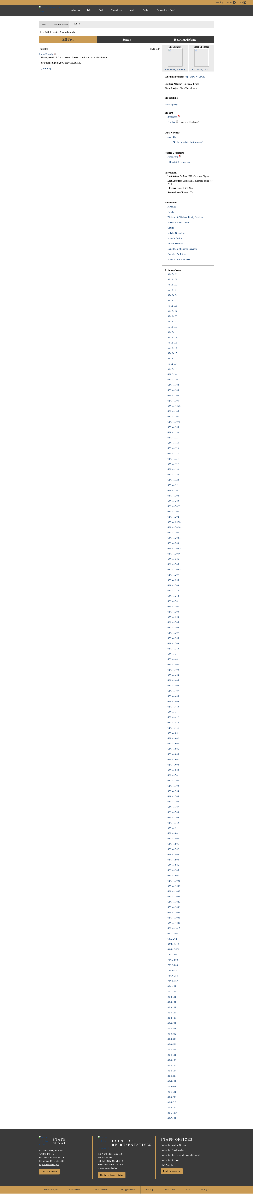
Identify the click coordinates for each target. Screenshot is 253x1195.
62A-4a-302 (173, 606)
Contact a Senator (49, 1171)
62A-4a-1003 (173, 891)
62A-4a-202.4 (174, 517)
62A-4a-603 (173, 743)
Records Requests (51, 1189)
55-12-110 (172, 327)
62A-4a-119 (173, 474)
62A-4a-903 (173, 854)
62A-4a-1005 (173, 902)
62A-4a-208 (173, 580)
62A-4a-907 (173, 875)
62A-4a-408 (173, 696)
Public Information (171, 1171)
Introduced (172, 116)
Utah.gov (205, 1189)
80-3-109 (171, 1018)
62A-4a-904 (173, 859)
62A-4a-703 (173, 786)
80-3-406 (171, 1049)
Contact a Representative (111, 1175)
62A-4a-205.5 (174, 548)
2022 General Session (61, 24)
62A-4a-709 (173, 817)
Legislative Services (170, 1160)
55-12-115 (172, 353)
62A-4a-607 (173, 759)
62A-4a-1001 (173, 881)
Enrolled (171, 122)
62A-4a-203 (173, 532)
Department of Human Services (182, 249)
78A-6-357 (172, 981)
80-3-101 (171, 1002)
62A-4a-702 (173, 780)
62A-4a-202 (173, 495)
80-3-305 (171, 1039)
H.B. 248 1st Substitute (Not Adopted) (185, 142)
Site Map (149, 1189)
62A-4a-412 (173, 717)
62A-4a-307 (173, 633)
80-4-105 (171, 1060)
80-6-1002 (172, 1107)
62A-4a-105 (173, 400)
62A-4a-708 (173, 812)
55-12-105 (172, 300)
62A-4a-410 (173, 706)
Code (101, 10)
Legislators (75, 10)
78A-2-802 (172, 960)
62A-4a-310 (173, 648)
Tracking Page (171, 104)
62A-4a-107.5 (174, 422)
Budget (146, 10)
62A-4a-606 (173, 754)
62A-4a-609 (173, 770)
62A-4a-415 (173, 728)
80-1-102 (171, 991)
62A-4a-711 (173, 828)
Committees (116, 10)
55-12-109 (172, 321)
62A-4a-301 (173, 601)
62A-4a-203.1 (174, 538)
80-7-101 (171, 1118)
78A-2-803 (172, 965)
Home (44, 24)
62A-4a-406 (173, 685)
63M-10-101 (173, 944)
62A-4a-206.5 (174, 569)
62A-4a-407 (173, 691)
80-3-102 (171, 1007)
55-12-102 (172, 284)
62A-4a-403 (173, 669)
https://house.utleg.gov (108, 1168)
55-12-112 (172, 337)
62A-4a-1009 (173, 923)
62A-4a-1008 (173, 917)
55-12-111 (172, 332)
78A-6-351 (172, 970)
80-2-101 (171, 997)
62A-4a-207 (173, 575)
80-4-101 (171, 1055)
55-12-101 (172, 279)
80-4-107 (171, 1070)
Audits (132, 10)
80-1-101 (171, 986)
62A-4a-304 (173, 617)
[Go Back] (46, 68)
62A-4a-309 (173, 643)
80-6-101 (171, 1092)
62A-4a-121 (173, 485)
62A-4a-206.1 (174, 564)
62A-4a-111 (172, 437)
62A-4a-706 (173, 801)
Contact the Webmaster (100, 1189)
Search (217, 2)
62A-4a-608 (173, 764)
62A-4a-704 (173, 791)
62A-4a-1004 (173, 896)
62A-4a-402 (173, 664)
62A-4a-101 (173, 379)
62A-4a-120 (173, 480)
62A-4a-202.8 (174, 527)
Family (170, 212)
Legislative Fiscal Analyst (172, 1150)
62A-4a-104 (173, 395)
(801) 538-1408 (56, 1161)
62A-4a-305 (173, 622)
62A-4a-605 (173, 749)
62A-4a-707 (173, 807)
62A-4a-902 (173, 849)
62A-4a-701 (173, 775)
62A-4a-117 (173, 464)
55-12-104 (172, 295)
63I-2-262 (172, 939)
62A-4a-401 (173, 659)
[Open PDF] (179, 116)
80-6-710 (171, 1102)
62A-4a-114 (173, 453)
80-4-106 (171, 1065)
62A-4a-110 (173, 432)
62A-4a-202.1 (174, 501)
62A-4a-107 (173, 416)
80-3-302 (171, 1033)
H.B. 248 (171, 137)
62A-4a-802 (173, 838)
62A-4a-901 (173, 844)
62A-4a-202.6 (174, 522)
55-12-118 (172, 369)
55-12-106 (172, 306)
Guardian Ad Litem (176, 254)
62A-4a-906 (173, 870)
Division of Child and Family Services (185, 217)
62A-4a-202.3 (174, 511)
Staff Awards (167, 1165)
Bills (89, 10)
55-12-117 (172, 364)
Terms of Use (169, 1189)
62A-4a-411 (173, 712)
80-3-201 (171, 1023)
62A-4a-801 (173, 833)
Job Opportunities (127, 1189)
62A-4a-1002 (173, 886)
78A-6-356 (172, 975)
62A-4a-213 (173, 596)
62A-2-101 (172, 374)
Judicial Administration (178, 222)
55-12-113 (172, 342)
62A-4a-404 (173, 675)
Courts (170, 228)
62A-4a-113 (173, 448)
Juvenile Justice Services (178, 259)
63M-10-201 (173, 949)
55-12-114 (172, 348)
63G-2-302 (172, 933)
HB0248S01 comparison (178, 162)
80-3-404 (171, 1044)
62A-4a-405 (173, 680)
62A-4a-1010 (173, 928)
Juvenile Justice (174, 238)
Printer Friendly (46, 54)
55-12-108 (172, 316)
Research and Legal (166, 10)
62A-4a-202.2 (174, 506)
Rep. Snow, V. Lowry (195, 76)
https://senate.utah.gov (49, 1164)
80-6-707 (171, 1097)
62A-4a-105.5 (174, 406)
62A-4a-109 (173, 427)
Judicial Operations (176, 233)
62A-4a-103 (173, 390)
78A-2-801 (172, 954)
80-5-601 (171, 1086)
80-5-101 (171, 1081)
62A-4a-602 (173, 738)
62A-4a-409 (173, 701)
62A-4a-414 (173, 722)
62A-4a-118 (173, 469)
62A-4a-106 (173, 411)
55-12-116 (172, 358)
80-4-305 (171, 1076)
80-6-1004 (172, 1113)
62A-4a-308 (173, 638)
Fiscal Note (172, 156)
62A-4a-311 (173, 654)
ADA (188, 1189)
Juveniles (171, 206)
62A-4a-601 (173, 733)
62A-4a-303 (173, 611)
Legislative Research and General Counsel (180, 1155)
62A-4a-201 (173, 490)
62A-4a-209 (173, 585)
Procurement (74, 1189)
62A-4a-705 (173, 796)
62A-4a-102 (173, 385)
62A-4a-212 (173, 590)
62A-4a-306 (173, 627)
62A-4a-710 (173, 822)
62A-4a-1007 (173, 912)
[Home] (51, 10)
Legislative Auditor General (173, 1145)
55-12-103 (172, 290)
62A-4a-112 (173, 443)
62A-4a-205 (173, 543)
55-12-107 (172, 311)
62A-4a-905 (173, 865)
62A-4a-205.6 (174, 553)
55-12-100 (172, 274)
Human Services (175, 243)
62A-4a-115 (173, 458)
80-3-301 (171, 1028)
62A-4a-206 (173, 559)
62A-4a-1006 (173, 907)
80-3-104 (171, 1012)
